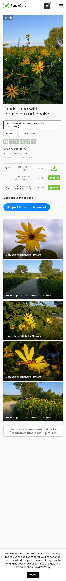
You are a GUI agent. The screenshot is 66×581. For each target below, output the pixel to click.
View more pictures (33, 431)
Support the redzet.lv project (26, 207)
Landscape (28, 133)
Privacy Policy (42, 567)
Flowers (10, 133)
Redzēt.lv (18, 5)
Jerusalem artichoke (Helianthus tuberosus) (25, 124)
